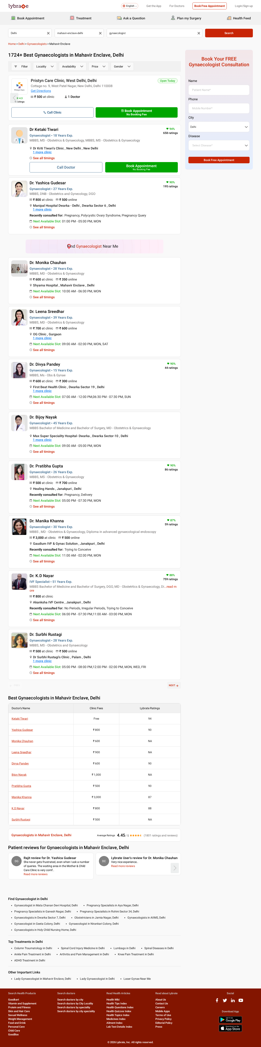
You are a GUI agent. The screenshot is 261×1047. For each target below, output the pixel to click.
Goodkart (13, 999)
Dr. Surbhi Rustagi (46, 634)
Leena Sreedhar (21, 752)
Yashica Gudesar (22, 729)
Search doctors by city (70, 999)
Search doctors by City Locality (75, 1003)
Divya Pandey (20, 763)
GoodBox (13, 1034)
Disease (194, 136)
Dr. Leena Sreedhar (47, 311)
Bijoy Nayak (19, 774)
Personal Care (16, 1026)
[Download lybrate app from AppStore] (230, 1031)
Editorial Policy (163, 1022)
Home (12, 43)
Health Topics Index (117, 1015)
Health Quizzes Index (118, 1011)
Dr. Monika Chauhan (48, 262)
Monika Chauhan (22, 741)
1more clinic (42, 152)
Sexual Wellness (17, 1015)
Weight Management (20, 1018)
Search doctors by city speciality (76, 1011)
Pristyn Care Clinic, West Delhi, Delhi (64, 80)
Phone (193, 99)
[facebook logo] (217, 1001)
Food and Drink (17, 1022)
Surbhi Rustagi (21, 819)
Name (192, 81)
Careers (160, 1007)
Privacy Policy (163, 1018)
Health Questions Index (120, 1007)
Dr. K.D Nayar (42, 575)
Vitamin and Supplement (22, 1003)
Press (158, 1026)
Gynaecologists (37, 43)
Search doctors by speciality (73, 1007)
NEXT (172, 685)
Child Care (14, 1030)
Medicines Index (116, 1018)
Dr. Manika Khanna (47, 520)
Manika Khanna (22, 797)
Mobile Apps (162, 1011)
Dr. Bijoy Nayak (43, 417)
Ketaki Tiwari (20, 718)
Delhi (21, 43)
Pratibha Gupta (21, 785)
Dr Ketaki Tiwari (44, 129)
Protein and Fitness (19, 1007)
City (191, 117)
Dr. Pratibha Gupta (46, 466)
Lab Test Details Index (119, 1026)
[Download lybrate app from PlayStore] (230, 1022)
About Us (160, 999)
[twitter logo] (224, 1001)
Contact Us (161, 1003)
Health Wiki (112, 999)
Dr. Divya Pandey (45, 364)
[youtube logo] (240, 1001)
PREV (17, 685)
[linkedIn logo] (232, 1001)
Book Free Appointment (209, 6)
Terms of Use (163, 1015)
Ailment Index (114, 1022)
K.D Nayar (18, 808)
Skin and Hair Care (19, 1011)
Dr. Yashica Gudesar (48, 182)
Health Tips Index (116, 1003)
